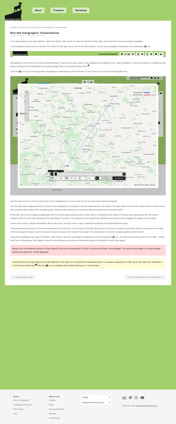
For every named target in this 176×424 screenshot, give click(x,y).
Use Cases (18, 409)
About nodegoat (21, 400)
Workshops (54, 418)
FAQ (15, 413)
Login (85, 397)
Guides (52, 400)
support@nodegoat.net (147, 405)
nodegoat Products (22, 404)
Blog (51, 404)
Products (58, 10)
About (38, 10)
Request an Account (93, 402)
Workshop (81, 10)
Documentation (56, 409)
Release (53, 413)
